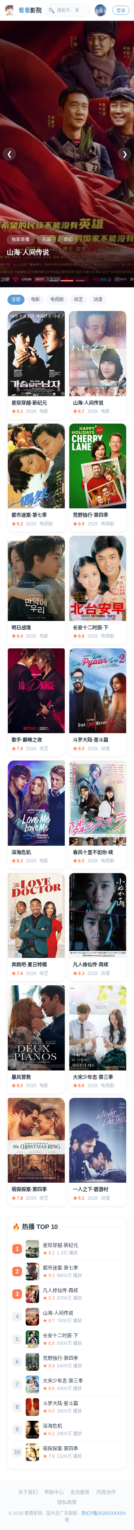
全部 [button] (16, 299)
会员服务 (80, 1492)
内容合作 (106, 1492)
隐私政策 (67, 1502)
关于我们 (28, 1492)
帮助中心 (54, 1492)
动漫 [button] (97, 299)
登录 (121, 10)
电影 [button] (35, 299)
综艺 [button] (78, 299)
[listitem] (67, 1249)
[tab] (54, 280)
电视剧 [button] (57, 299)
